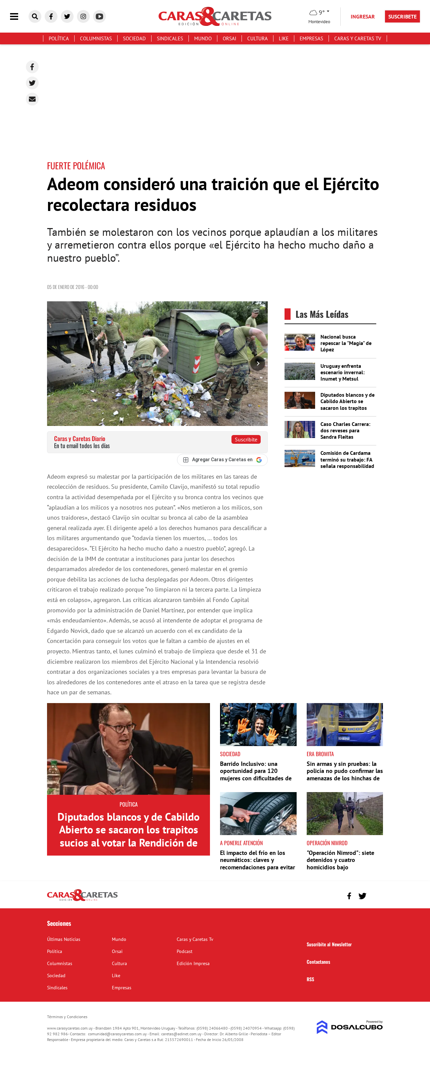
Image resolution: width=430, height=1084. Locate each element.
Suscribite (246, 439)
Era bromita (320, 754)
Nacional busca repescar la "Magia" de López (346, 343)
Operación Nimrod (327, 843)
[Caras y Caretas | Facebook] (51, 16)
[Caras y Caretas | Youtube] (99, 16)
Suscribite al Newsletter (329, 944)
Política (59, 38)
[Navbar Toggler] (19, 16)
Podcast (184, 951)
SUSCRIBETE (402, 16)
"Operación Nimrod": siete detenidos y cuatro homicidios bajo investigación (340, 863)
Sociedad (134, 38)
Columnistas (96, 38)
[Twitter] (32, 83)
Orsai (229, 38)
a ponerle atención (241, 843)
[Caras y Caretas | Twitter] (67, 16)
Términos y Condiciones (67, 1016)
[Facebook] (32, 66)
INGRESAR (363, 16)
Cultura (257, 38)
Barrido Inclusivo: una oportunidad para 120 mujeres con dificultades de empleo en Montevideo (256, 774)
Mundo (203, 38)
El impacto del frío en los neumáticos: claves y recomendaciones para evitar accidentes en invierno (257, 863)
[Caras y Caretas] (82, 900)
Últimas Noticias (63, 939)
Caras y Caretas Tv (357, 38)
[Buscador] (35, 16)
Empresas (311, 38)
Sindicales (170, 38)
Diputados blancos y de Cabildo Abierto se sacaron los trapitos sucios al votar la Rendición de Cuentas (347, 407)
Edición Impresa (193, 963)
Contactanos (318, 961)
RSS (310, 979)
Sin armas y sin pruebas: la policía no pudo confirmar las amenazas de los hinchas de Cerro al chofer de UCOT (345, 774)
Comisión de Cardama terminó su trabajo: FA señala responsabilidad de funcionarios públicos (347, 465)
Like (284, 38)
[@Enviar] (32, 99)
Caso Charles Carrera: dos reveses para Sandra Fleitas (345, 430)
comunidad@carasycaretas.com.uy (117, 1033)
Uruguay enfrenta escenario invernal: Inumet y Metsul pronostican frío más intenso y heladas (344, 378)
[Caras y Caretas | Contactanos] (375, 895)
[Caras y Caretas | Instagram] (83, 16)
